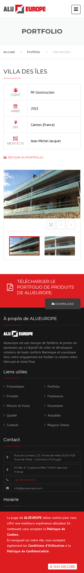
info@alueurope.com (28, 488)
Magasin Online (58, 425)
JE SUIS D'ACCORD (62, 567)
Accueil (9, 52)
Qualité (12, 415)
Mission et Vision (18, 406)
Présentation (15, 386)
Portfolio (33, 52)
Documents (55, 406)
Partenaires (55, 396)
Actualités (54, 415)
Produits (12, 396)
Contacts (12, 425)
